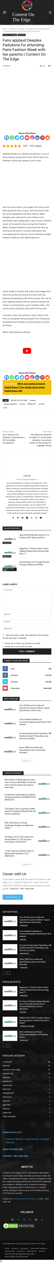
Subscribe (47, 688)
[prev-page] (4, 575)
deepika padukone (10, 404)
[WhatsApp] (25, 72)
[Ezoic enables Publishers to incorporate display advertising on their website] (10, 723)
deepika (33, 400)
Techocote (6, 543)
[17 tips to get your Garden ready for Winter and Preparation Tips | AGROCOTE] (44, 855)
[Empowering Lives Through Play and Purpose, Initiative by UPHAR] (10, 566)
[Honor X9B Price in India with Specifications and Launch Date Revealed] (10, 751)
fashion (22, 404)
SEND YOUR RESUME (13, 1149)
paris (5, 408)
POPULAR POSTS (11, 982)
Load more (26, 761)
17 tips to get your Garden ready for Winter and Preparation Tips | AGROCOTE (19, 853)
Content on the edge (16, 29)
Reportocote (24, 954)
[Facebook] (13, 72)
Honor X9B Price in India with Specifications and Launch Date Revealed (32, 750)
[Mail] (22, 517)
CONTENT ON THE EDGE (18, 400)
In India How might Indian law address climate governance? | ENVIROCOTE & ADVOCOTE (20, 797)
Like (49, 669)
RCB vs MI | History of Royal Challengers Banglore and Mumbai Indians (19, 825)
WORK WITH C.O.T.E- (13, 1132)
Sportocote (24, 1040)
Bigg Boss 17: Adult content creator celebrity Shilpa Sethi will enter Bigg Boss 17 (34, 551)
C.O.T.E (7, 66)
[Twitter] (19, 72)
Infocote (23, 939)
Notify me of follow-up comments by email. (23, 643)
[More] (37, 72)
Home (5, 29)
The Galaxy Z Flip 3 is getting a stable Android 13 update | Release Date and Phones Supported (20, 811)
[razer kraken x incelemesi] (27, 1261)
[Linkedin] (37, 137)
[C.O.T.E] (27, 463)
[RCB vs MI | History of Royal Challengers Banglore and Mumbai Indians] (44, 827)
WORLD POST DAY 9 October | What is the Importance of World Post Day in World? (34, 1020)
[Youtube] (27, 137)
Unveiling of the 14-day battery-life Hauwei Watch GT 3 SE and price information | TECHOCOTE (19, 839)
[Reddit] (47, 137)
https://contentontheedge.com (27, 479)
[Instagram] (32, 137)
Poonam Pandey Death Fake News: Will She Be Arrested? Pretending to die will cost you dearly (35, 736)
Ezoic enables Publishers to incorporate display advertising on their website (35, 721)
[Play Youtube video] (27, 350)
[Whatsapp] (11, 137)
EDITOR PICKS (10, 911)
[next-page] (8, 575)
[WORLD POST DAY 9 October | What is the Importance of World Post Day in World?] (10, 1022)
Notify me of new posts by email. (18, 646)
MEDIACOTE (32, 404)
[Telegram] (31, 72)
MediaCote (21, 35)
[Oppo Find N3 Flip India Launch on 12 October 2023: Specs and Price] (10, 539)
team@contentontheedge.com (26, 1199)
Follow (48, 675)
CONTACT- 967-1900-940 (15, 1156)
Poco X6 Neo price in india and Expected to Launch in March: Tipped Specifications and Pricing (34, 707)
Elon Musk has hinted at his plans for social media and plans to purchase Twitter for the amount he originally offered (40, 440)
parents (41, 404)
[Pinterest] (42, 137)
